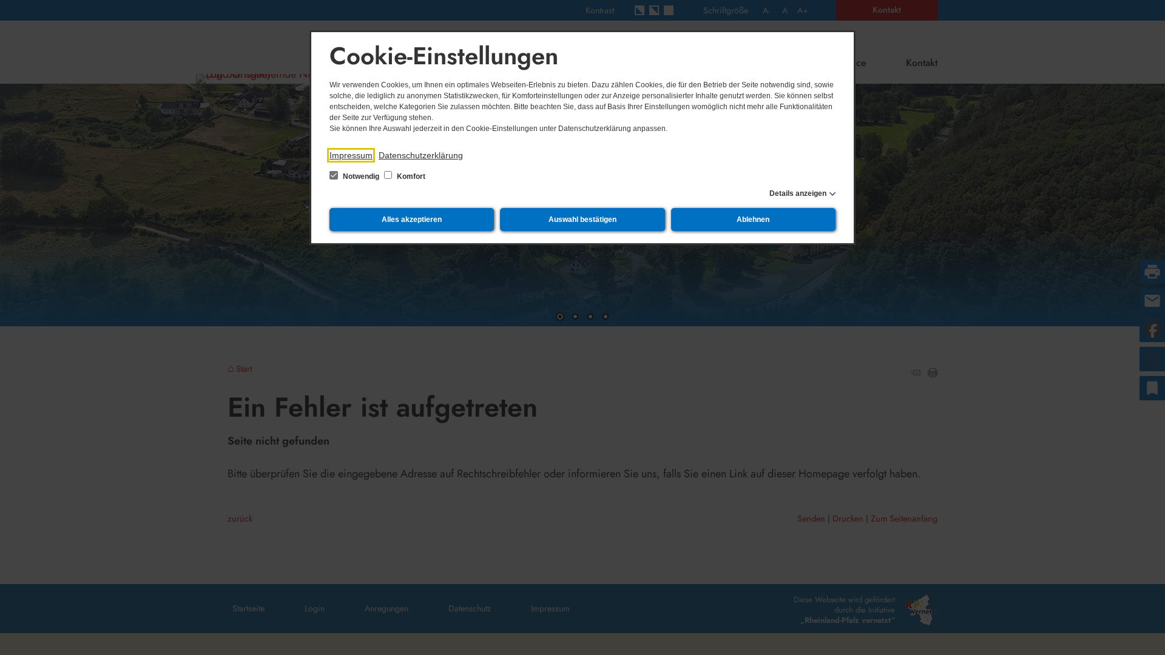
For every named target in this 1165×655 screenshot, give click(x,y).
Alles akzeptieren (412, 219)
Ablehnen (753, 219)
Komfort (410, 176)
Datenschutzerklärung (421, 155)
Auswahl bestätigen (582, 219)
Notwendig (361, 176)
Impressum (351, 155)
